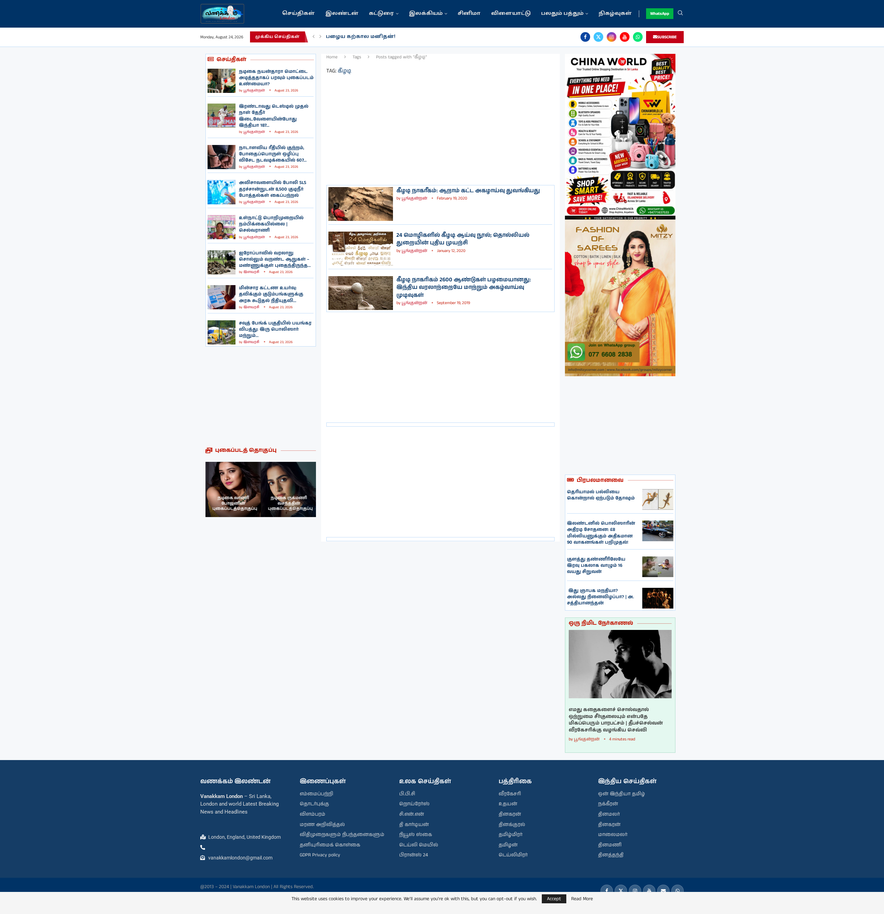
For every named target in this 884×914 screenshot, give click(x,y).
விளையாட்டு (511, 13)
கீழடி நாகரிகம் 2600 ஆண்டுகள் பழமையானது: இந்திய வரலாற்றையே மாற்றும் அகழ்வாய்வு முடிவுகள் (463, 287)
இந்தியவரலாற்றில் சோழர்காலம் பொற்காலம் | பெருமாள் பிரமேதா (418, 37)
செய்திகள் (298, 13)
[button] (313, 36)
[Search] (680, 13)
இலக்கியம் (426, 13)
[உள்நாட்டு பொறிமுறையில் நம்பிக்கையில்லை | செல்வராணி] (222, 227)
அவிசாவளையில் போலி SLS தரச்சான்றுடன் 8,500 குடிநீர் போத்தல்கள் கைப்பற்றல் (272, 188)
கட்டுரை (381, 13)
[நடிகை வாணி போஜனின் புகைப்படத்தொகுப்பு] (233, 489)
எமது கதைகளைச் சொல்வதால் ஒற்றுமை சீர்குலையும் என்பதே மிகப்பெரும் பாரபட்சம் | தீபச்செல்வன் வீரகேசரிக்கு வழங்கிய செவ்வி (616, 720)
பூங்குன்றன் (254, 90)
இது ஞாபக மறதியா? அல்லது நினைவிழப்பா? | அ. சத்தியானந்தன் (600, 596)
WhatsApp (659, 14)
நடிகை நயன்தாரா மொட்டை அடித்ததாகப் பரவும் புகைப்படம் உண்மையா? (276, 77)
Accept (554, 898)
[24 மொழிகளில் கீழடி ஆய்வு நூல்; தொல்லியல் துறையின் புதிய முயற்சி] (360, 248)
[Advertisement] (260, 396)
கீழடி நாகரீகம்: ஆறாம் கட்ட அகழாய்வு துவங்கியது (468, 191)
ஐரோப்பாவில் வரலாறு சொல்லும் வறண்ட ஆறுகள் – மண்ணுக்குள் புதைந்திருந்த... (275, 259)
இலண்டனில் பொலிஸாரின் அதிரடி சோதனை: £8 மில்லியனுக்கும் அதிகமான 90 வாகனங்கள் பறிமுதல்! (601, 533)
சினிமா (469, 13)
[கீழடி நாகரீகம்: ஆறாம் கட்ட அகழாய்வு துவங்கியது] (360, 204)
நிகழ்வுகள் (615, 13)
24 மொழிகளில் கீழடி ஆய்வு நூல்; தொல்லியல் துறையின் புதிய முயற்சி (462, 239)
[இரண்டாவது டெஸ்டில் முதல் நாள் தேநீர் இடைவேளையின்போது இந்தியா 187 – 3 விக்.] (222, 116)
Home (332, 57)
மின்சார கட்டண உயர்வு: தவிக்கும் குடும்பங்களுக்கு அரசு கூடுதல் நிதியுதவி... (271, 294)
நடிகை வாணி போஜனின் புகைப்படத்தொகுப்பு (234, 503)
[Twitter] (598, 37)
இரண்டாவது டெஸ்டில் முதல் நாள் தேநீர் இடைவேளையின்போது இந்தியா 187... (273, 116)
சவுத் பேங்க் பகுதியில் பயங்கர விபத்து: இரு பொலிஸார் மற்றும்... (275, 329)
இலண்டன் (341, 13)
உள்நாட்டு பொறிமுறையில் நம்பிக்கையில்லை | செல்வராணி (271, 224)
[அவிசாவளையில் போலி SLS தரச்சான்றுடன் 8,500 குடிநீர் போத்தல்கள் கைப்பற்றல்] (222, 192)
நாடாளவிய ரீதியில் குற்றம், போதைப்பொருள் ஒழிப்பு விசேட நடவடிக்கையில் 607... (273, 154)
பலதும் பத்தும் (562, 13)
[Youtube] (625, 37)
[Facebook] (585, 37)
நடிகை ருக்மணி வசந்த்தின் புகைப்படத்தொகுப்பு (290, 503)
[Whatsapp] (638, 37)
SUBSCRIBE (667, 37)
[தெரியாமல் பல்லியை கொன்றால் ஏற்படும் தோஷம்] (657, 499)
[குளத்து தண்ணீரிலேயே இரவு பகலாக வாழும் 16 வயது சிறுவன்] (657, 566)
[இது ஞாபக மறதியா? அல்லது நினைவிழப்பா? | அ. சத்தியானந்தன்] (657, 598)
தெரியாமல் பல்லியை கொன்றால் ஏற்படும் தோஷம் (601, 495)
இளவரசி (251, 272)
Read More (582, 898)
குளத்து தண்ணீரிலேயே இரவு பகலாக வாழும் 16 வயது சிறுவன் (596, 565)
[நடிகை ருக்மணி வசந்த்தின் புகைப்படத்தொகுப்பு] (288, 489)
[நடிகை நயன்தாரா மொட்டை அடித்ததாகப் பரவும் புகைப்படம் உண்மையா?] (222, 81)
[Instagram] (611, 37)
